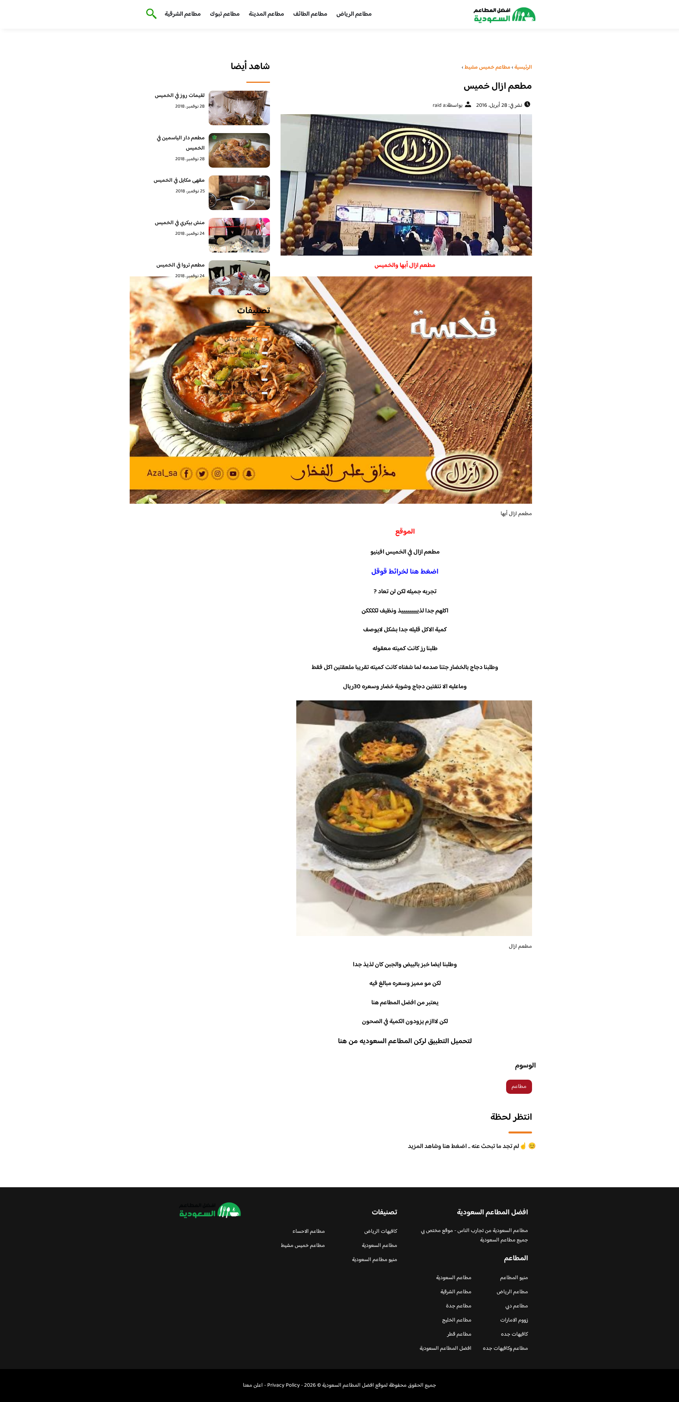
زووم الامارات (514, 1320)
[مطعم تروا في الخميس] (239, 277)
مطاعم (519, 1086)
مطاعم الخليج (457, 1320)
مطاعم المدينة (266, 14)
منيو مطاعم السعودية (235, 393)
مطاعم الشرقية (183, 14)
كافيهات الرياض (241, 339)
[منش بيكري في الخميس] (239, 235)
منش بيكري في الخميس (180, 223)
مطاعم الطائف (310, 14)
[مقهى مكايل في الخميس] (239, 192)
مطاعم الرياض (354, 14)
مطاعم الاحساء (241, 353)
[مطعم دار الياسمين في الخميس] (239, 150)
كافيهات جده (514, 1334)
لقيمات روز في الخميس (180, 96)
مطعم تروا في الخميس (180, 265)
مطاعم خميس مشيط (236, 379)
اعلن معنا (253, 1385)
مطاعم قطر (459, 1334)
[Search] (150, 14)
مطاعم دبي (516, 1306)
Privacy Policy (283, 1385)
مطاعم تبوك (225, 14)
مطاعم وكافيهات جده (505, 1348)
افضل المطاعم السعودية (446, 1348)
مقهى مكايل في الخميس (179, 180)
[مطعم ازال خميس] (405, 185)
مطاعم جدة (459, 1306)
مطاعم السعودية (240, 366)
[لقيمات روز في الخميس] (239, 108)
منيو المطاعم (514, 1278)
